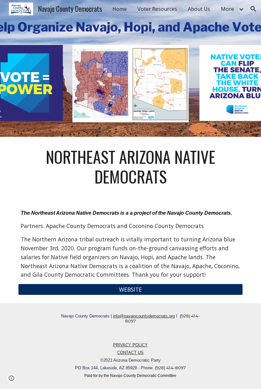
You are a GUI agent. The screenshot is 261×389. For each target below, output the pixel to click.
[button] (253, 9)
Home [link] (119, 8)
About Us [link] (199, 8)
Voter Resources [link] (157, 8)
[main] (130, 166)
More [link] (227, 8)
